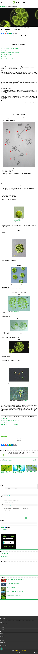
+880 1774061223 (3, 627)
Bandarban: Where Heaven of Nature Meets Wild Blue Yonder (14, 591)
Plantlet (3, 31)
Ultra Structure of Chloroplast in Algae (7, 460)
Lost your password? (4, 529)
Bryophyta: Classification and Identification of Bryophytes (14, 595)
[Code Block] (15, 488)
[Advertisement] (19, 608)
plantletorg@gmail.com (4, 626)
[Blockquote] (14, 488)
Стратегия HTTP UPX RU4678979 (5, 556)
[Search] (26, 518)
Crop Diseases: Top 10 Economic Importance (12, 587)
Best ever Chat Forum (4, 56)
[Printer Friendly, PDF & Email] (4, 436)
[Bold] (5, 488)
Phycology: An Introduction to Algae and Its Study (6, 472)
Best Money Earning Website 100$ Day (6, 54)
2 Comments (10, 31)
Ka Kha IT (16, 650)
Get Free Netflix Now (4, 46)
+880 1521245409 (3, 629)
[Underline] (8, 488)
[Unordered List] (12, 488)
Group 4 (2, 638)
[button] (36, 653)
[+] (19, 488)
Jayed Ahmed (24, 650)
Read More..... (2, 622)
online (26, 400)
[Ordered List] (11, 488)
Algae (4, 6)
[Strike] (9, 488)
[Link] (16, 488)
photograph (20, 283)
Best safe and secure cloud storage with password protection (10, 48)
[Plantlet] (19, 2)
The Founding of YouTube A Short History (6, 554)
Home (2, 6)
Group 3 (2, 636)
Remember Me (8, 527)
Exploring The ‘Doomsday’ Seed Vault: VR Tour (12, 583)
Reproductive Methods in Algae (31, 471)
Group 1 (2, 633)
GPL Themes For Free (4, 50)
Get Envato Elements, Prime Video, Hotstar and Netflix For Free (10, 52)
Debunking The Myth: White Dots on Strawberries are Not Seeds (15, 579)
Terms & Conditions (4, 645)
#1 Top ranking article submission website (7, 58)
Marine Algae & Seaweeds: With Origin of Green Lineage (18, 472)
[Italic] (7, 488)
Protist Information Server (15, 311)
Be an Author (3, 642)
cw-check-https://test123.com (5, 553)
